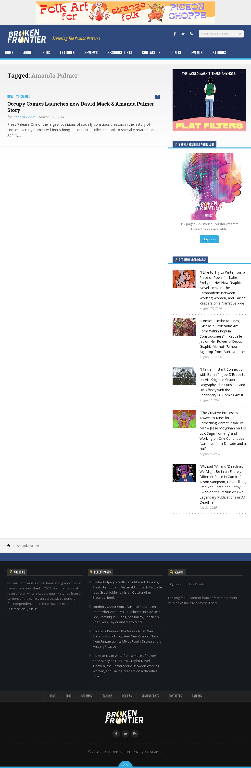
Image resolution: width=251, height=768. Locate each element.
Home (9, 53)
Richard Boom (23, 116)
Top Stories (23, 97)
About (28, 53)
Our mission (16, 609)
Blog (46, 53)
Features (67, 53)
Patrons (219, 53)
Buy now (209, 239)
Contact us (151, 53)
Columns (86, 696)
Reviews (91, 53)
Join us (33, 609)
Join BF (176, 53)
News (10, 97)
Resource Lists (120, 53)
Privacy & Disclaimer (148, 751)
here (214, 603)
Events (197, 53)
